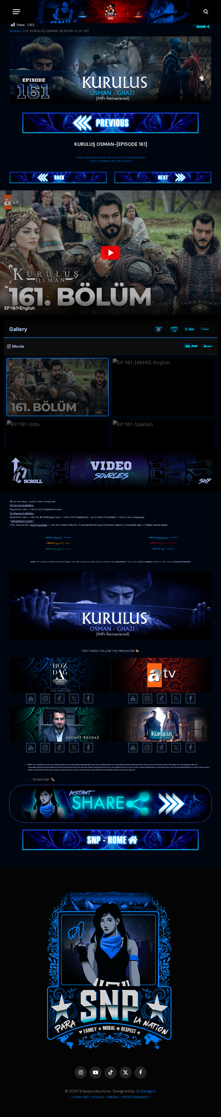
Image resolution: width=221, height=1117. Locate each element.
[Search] (205, 11)
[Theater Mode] (190, 329)
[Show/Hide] (174, 329)
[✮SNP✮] (110, 11)
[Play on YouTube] (191, 346)
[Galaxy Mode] (159, 329)
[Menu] (16, 11)
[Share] (205, 329)
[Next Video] (208, 346)
